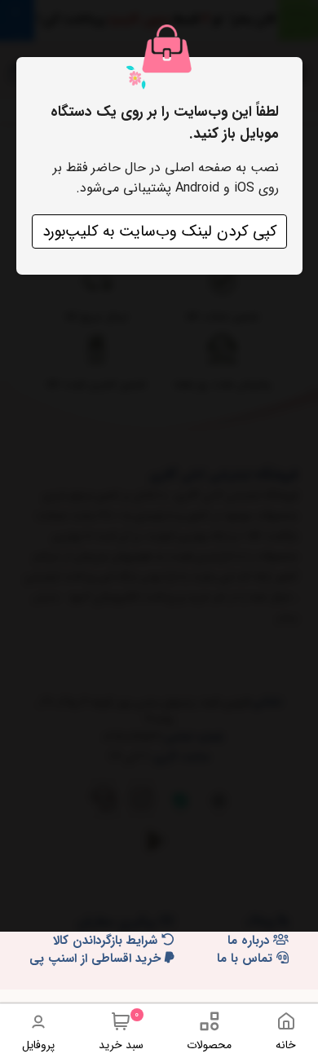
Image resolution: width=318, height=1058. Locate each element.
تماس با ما (246, 959)
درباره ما (250, 941)
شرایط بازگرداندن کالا (107, 941)
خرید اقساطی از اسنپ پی (97, 959)
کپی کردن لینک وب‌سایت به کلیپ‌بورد (159, 231)
